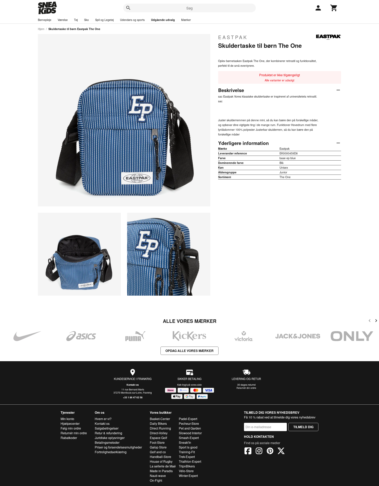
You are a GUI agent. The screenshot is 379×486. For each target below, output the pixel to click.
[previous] (369, 321)
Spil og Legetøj (104, 20)
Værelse (63, 20)
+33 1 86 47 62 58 (133, 397)
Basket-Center (160, 418)
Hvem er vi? (103, 418)
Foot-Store (157, 442)
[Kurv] (334, 8)
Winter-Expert (188, 475)
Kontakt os (133, 384)
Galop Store (158, 447)
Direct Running (160, 428)
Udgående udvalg (163, 20)
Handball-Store (160, 456)
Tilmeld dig (303, 427)
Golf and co (158, 452)
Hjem (41, 29)
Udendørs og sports (132, 20)
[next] (376, 321)
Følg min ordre (71, 428)
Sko (86, 20)
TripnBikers (187, 466)
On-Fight (156, 480)
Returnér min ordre (74, 433)
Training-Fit (187, 452)
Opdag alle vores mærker (189, 350)
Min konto (67, 418)
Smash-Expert (189, 437)
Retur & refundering (108, 433)
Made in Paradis (161, 471)
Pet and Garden (190, 428)
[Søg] (128, 8)
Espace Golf (158, 437)
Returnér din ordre (246, 387)
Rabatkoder (69, 437)
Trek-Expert (187, 456)
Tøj (76, 20)
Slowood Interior (190, 433)
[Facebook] (248, 451)
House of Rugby (161, 461)
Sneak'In (185, 442)
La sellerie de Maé (163, 466)
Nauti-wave (158, 475)
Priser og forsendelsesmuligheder (118, 447)
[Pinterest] (270, 451)
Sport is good (188, 447)
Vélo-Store (186, 471)
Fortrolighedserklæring (111, 452)
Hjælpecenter (70, 423)
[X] (281, 451)
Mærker (186, 20)
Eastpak (233, 37)
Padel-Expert (188, 418)
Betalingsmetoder (107, 442)
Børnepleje (44, 20)
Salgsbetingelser (106, 428)
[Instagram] (259, 451)
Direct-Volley (159, 433)
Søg (189, 7)
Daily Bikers (158, 423)
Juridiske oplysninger (110, 437)
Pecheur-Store (189, 423)
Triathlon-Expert (190, 461)
